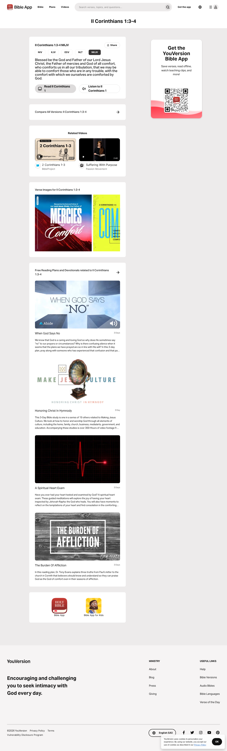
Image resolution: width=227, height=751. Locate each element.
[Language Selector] (200, 7)
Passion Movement (96, 168)
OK (217, 741)
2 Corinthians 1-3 (57, 165)
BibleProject (48, 168)
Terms (51, 730)
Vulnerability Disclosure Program (25, 734)
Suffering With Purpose (103, 165)
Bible (40, 6)
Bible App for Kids (94, 615)
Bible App (59, 615)
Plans (52, 6)
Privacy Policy (37, 730)
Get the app (184, 6)
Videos (65, 6)
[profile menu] (213, 7)
